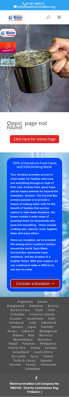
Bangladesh (16, 306)
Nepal (13, 344)
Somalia (51, 348)
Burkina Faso (20, 310)
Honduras (16, 323)
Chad (39, 310)
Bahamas (36, 306)
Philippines (48, 344)
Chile (51, 310)
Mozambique (23, 339)
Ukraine (15, 364)
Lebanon (28, 331)
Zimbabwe (32, 369)
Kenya (12, 331)
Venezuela (48, 364)
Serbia (35, 348)
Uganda (46, 360)
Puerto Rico (17, 348)
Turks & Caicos (24, 360)
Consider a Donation (33, 283)
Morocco (46, 335)
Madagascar (48, 331)
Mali (31, 335)
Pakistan (28, 344)
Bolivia (53, 306)
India (32, 323)
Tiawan (48, 356)
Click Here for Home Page (34, 139)
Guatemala (35, 318)
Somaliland (21, 352)
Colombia (17, 314)
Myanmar (45, 339)
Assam (42, 302)
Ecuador (16, 318)
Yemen (31, 364)
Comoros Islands (42, 314)
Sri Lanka (19, 356)
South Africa (43, 352)
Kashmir (47, 327)
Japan (32, 327)
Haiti (51, 318)
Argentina (25, 302)
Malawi (18, 335)
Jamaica (17, 327)
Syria (34, 356)
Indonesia (48, 323)
